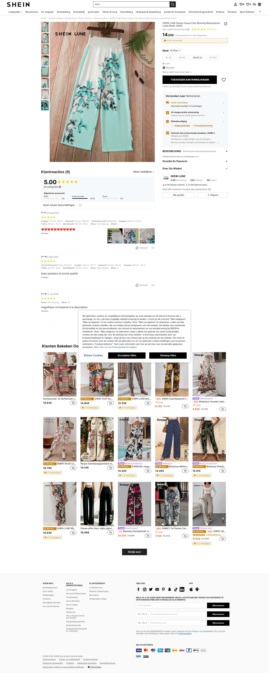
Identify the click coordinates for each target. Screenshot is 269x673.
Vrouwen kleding (55, 18)
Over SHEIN (48, 591)
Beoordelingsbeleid (51, 187)
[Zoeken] (173, 4)
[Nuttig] (137, 248)
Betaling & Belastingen (99, 591)
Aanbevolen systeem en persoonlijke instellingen (63, 667)
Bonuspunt (94, 595)
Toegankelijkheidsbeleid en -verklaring (76, 630)
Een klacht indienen (51, 606)
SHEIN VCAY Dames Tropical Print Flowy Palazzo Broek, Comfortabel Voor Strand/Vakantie (97, 398)
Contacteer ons (95, 588)
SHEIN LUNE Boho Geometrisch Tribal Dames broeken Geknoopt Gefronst (134, 398)
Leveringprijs (71, 590)
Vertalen (44, 233)
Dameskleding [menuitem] (63, 12)
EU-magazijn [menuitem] (47, 12)
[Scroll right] (260, 12)
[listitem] (60, 382)
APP (191, 584)
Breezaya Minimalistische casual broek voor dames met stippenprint (172, 466)
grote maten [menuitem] (93, 12)
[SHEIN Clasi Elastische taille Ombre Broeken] (172, 374)
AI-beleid (70, 663)
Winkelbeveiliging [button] (179, 121)
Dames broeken (101, 18)
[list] (161, 589)
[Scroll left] (256, 12)
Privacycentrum (49, 659)
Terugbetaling (72, 597)
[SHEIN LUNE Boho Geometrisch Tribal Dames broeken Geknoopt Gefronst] (134, 374)
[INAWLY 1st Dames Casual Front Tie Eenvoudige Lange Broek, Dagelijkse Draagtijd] (172, 504)
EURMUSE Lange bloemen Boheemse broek (134, 466)
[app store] (191, 591)
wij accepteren (144, 645)
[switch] (79, 205)
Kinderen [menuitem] (220, 12)
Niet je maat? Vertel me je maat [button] (176, 72)
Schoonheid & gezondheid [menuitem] (201, 12)
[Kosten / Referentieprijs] (175, 35)
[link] (241, 4)
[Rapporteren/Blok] (153, 248)
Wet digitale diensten (51, 603)
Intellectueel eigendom (87, 663)
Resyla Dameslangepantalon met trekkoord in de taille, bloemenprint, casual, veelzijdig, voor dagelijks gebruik (97, 463)
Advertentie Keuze (107, 663)
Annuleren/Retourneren (76, 594)
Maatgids (70, 608)
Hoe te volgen (72, 605)
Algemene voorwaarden (53, 663)
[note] (89, 407)
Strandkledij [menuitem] (79, 12)
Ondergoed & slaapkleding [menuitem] (148, 12)
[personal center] (235, 4)
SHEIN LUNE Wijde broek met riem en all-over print (60, 528)
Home (43, 18)
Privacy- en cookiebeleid (202, 631)
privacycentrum (185, 633)
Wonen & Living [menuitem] (109, 12)
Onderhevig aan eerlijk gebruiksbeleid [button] (187, 115)
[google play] (197, 591)
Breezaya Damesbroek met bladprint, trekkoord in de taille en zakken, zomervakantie (209, 466)
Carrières (47, 599)
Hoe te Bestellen (73, 601)
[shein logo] (18, 4)
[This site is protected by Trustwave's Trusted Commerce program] (138, 656)
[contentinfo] (182, 650)
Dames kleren (71, 18)
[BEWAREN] (223, 80)
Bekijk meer (134, 552)
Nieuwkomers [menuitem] (31, 12)
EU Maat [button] (174, 50)
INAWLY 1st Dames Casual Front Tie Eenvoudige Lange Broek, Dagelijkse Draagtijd (172, 528)
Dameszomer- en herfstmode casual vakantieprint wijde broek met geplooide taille (59, 398)
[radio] (168, 57)
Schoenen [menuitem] (232, 12)
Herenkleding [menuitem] (126, 12)
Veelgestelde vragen (98, 599)
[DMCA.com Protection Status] (146, 656)
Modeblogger (48, 595)
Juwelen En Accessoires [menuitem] (175, 12)
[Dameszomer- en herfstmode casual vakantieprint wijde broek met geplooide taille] (59, 374)
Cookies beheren (90, 659)
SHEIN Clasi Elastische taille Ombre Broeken (172, 398)
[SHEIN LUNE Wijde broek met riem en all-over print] (59, 504)
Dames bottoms (85, 18)
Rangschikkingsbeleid (75, 622)
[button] (254, 4)
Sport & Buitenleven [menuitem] (249, 12)
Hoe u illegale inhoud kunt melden (75, 617)
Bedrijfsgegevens (50, 588)
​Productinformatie (73, 625)
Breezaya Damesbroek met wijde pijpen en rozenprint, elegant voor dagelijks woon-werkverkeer (134, 531)
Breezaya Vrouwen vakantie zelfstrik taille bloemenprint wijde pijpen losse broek (209, 401)
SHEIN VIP (70, 612)
